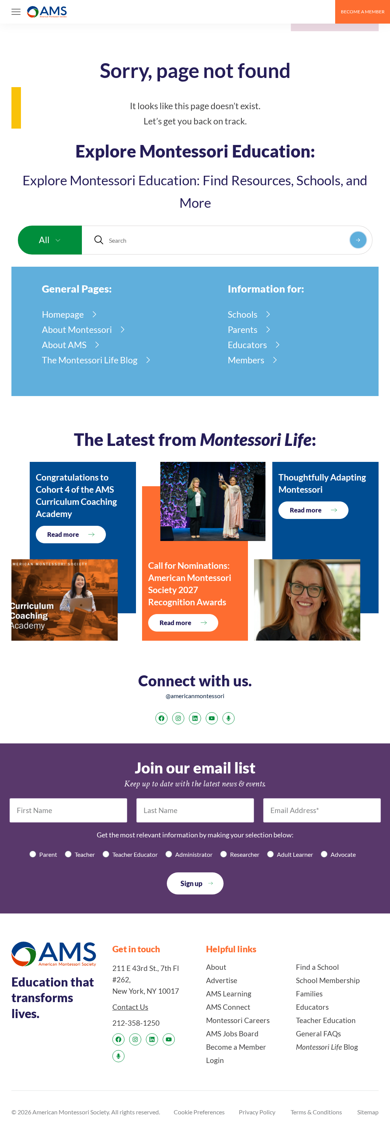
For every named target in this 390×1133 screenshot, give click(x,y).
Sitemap (368, 1111)
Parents (242, 329)
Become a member (363, 11)
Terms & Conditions (316, 1111)
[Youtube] (212, 718)
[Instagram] (178, 718)
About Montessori (77, 329)
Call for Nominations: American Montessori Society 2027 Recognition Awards (189, 583)
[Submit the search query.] (358, 240)
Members (246, 360)
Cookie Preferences (199, 1111)
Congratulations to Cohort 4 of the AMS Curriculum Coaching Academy (76, 495)
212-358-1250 (136, 1022)
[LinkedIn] (195, 718)
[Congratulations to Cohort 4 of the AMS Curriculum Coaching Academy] (64, 599)
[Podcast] (228, 718)
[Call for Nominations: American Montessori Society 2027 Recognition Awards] (213, 501)
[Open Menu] (16, 11)
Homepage (63, 314)
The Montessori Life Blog (89, 360)
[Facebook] (161, 718)
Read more (63, 534)
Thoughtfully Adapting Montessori (322, 483)
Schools (242, 314)
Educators (247, 344)
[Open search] (326, 12)
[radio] (43, 854)
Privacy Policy (257, 1111)
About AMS (64, 344)
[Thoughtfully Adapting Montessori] (307, 599)
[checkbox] (195, 854)
